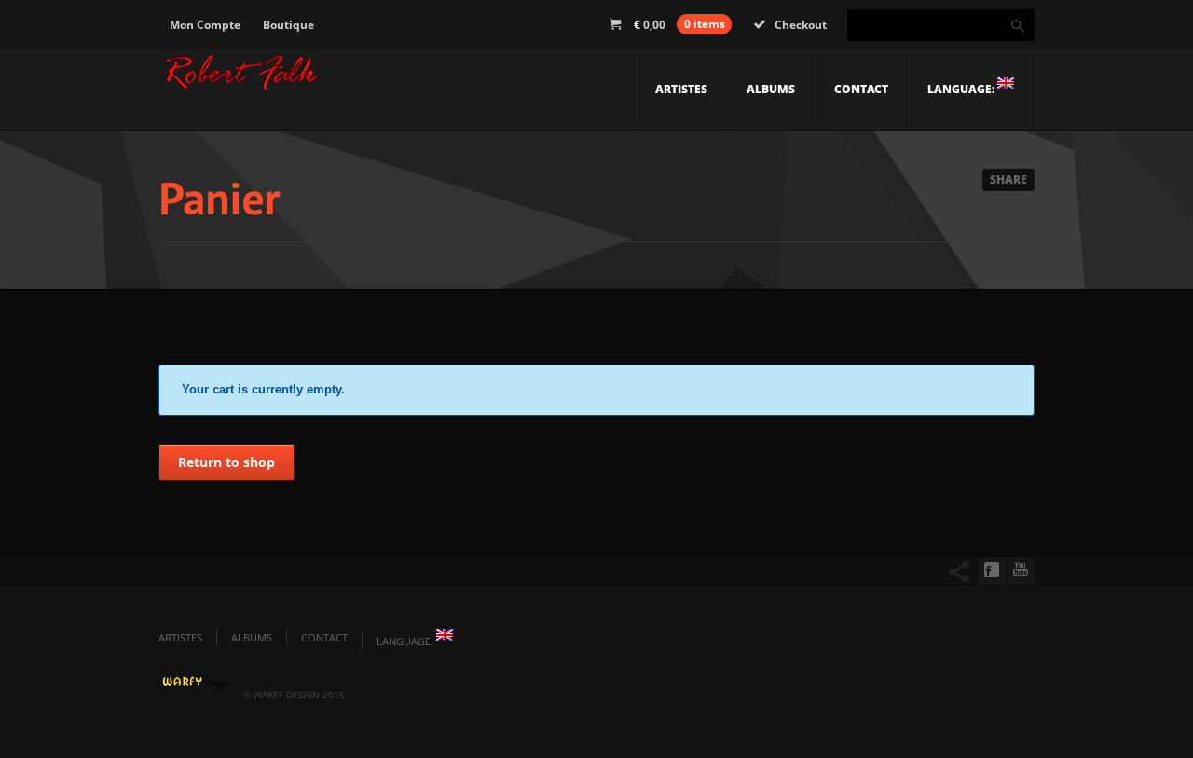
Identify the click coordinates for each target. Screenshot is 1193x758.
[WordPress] (241, 77)
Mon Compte (205, 25)
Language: (962, 89)
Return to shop (226, 462)
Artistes (681, 89)
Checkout (801, 25)
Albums (771, 89)
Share (1008, 179)
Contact (861, 89)
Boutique (288, 25)
